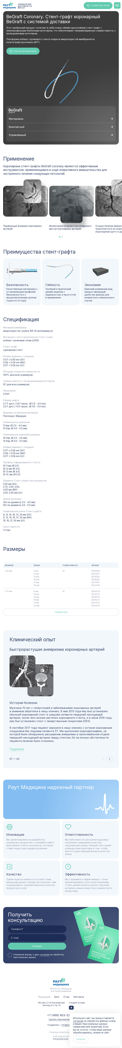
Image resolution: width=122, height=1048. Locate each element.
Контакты (79, 996)
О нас (66, 996)
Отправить (37, 946)
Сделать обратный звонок (61, 1019)
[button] (109, 759)
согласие (44, 954)
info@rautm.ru (68, 1025)
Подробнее (17, 749)
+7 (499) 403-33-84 (100, 5)
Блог (56, 996)
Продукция (44, 996)
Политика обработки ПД (61, 1032)
